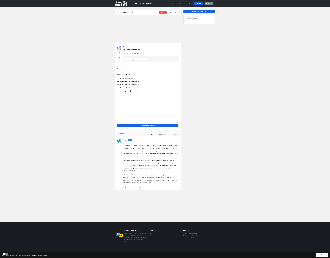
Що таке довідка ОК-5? (126, 78)
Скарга (121, 68)
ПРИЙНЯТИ (322, 255)
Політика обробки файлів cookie (193, 238)
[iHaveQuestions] (123, 3)
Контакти (149, 3)
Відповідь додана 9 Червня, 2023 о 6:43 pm (133, 142)
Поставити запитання (199, 11)
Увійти (198, 3)
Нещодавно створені (164, 134)
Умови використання (191, 233)
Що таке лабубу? (124, 88)
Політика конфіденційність (192, 236)
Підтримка (154, 238)
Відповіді (195, 18)
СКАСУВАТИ (309, 255)
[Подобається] (119, 52)
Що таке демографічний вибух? (129, 91)
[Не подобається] (119, 57)
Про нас (141, 3)
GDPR (47, 255)
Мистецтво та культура (151, 47)
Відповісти (134, 187)
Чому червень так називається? (129, 81)
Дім (135, 3)
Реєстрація (209, 3)
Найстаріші (154, 134)
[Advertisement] (148, 29)
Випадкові (174, 134)
